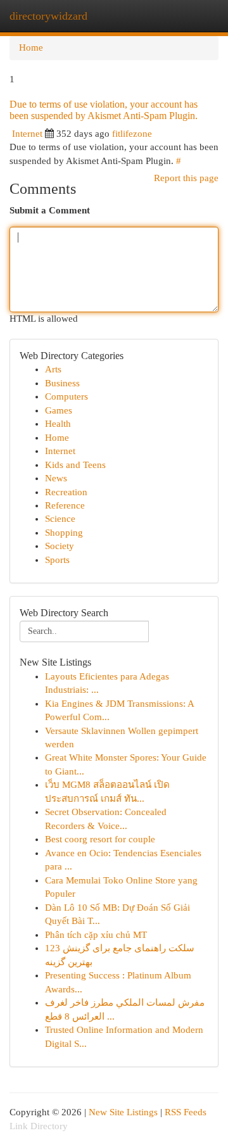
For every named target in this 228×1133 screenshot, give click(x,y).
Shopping (64, 533)
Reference (65, 505)
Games (58, 410)
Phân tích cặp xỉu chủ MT (96, 935)
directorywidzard (48, 15)
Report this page (186, 178)
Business (62, 383)
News (56, 478)
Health (58, 424)
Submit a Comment (50, 210)
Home (31, 47)
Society (59, 546)
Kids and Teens (75, 465)
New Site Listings (123, 1112)
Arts (53, 369)
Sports (57, 560)
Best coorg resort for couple (100, 839)
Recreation (66, 492)
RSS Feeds (185, 1112)
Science (60, 519)
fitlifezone (132, 134)
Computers (66, 396)
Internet (27, 134)
